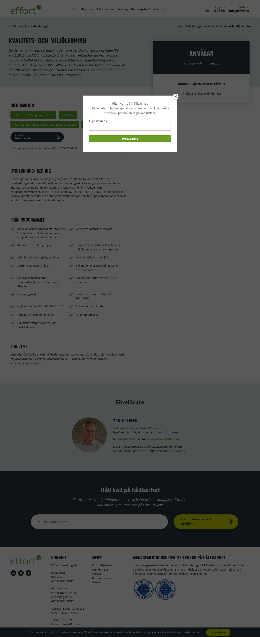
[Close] (176, 96)
